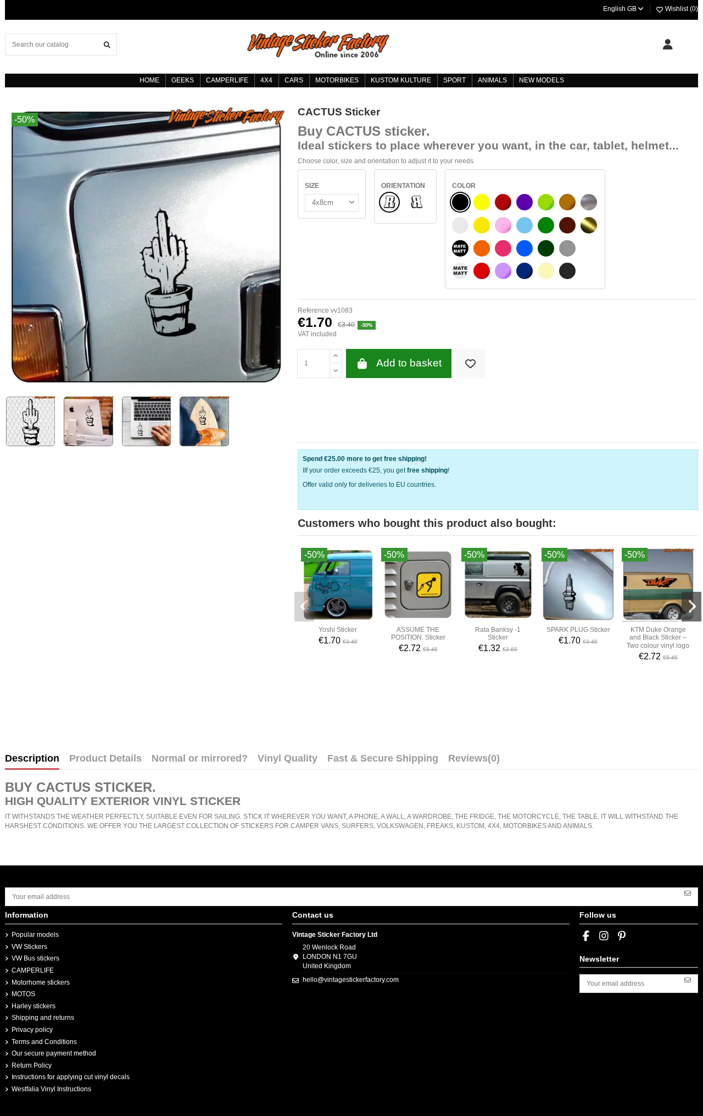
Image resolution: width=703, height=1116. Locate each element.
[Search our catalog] (107, 44)
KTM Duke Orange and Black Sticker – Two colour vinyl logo (658, 637)
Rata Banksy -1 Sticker (498, 633)
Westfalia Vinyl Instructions (51, 1089)
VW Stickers (29, 947)
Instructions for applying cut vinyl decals (71, 1077)
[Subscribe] (688, 893)
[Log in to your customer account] (667, 44)
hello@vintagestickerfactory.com (351, 980)
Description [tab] (32, 759)
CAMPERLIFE (33, 970)
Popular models (35, 935)
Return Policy (32, 1065)
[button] (304, 606)
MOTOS (23, 994)
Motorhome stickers (41, 982)
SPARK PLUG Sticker (578, 630)
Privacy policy (32, 1030)
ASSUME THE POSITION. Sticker (418, 633)
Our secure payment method (54, 1053)
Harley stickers (33, 1006)
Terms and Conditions (44, 1042)
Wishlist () (680, 9)
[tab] (474, 761)
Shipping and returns (43, 1017)
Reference (313, 310)
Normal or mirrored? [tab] (200, 759)
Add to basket (409, 363)
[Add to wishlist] (470, 363)
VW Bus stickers (35, 958)
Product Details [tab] (105, 759)
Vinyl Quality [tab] (287, 759)
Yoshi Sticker (338, 630)
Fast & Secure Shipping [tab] (382, 759)
